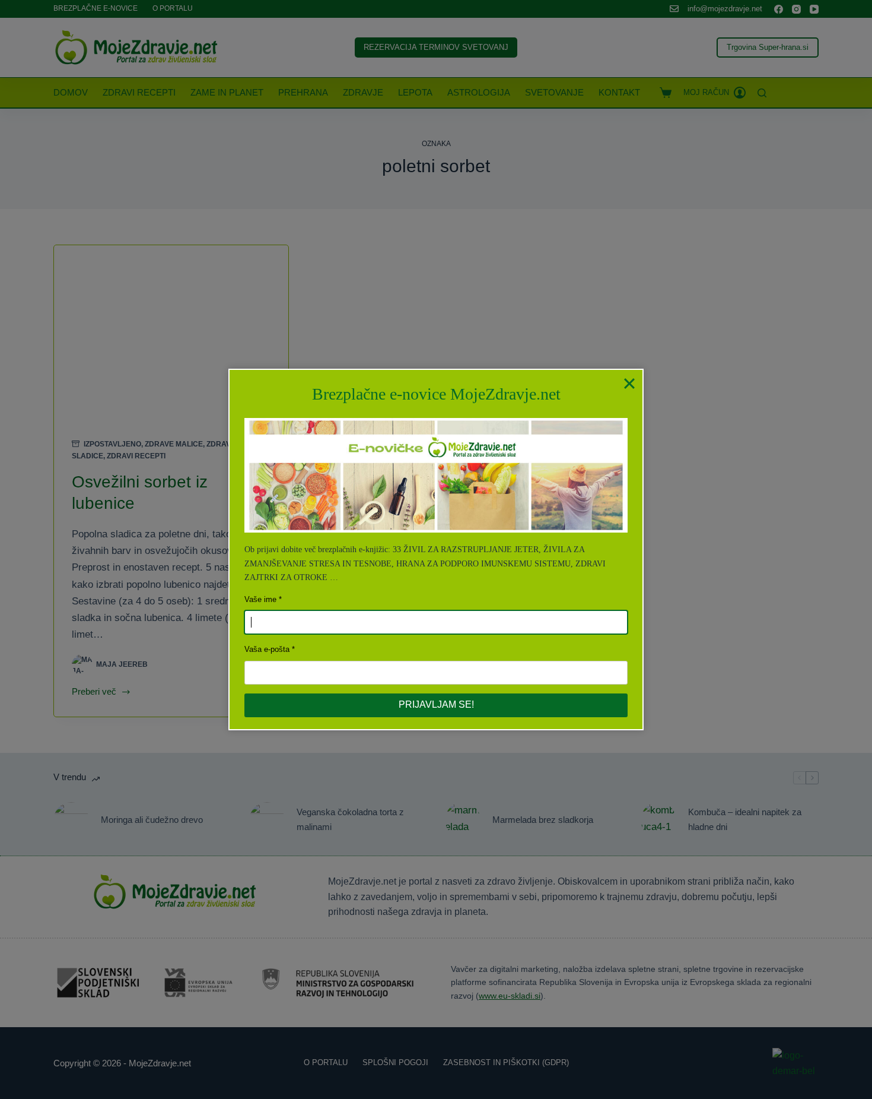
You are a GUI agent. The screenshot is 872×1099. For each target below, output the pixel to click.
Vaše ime (260, 599)
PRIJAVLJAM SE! (436, 704)
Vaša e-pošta (266, 649)
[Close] (629, 383)
